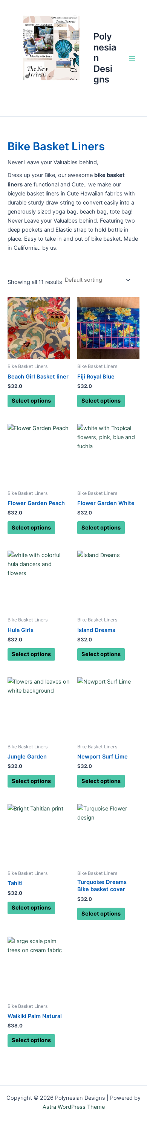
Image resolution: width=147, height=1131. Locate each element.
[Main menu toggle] (131, 58)
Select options (31, 400)
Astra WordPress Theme (74, 1107)
